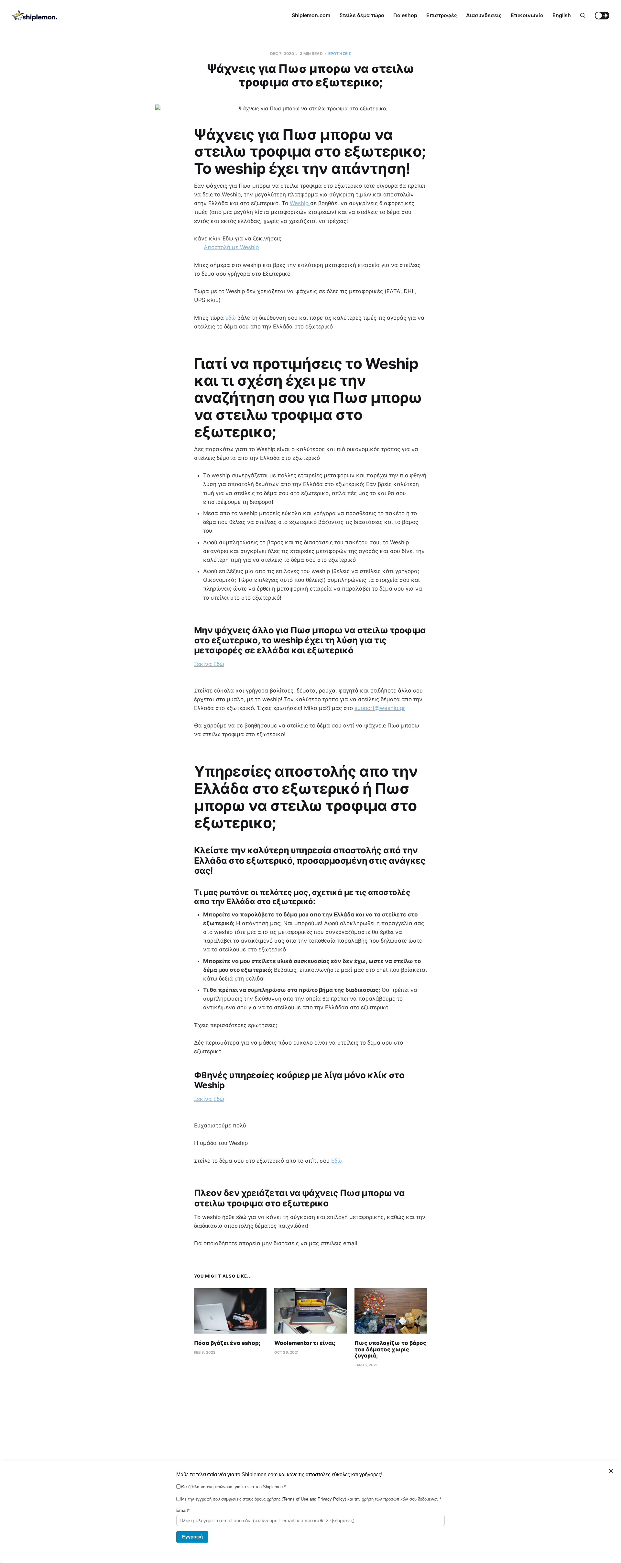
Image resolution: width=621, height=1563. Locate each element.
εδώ (230, 318)
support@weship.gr (379, 708)
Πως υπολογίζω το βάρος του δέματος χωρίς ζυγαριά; (390, 1349)
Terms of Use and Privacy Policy (314, 1499)
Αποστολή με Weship (231, 247)
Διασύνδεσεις (484, 15)
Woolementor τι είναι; (304, 1343)
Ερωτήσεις (339, 53)
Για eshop (405, 15)
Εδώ (336, 1161)
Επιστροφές (441, 15)
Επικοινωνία (527, 15)
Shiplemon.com (311, 15)
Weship (300, 203)
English (561, 15)
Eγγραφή (192, 1536)
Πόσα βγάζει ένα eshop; (227, 1343)
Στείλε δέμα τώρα (361, 15)
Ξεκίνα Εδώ (209, 664)
